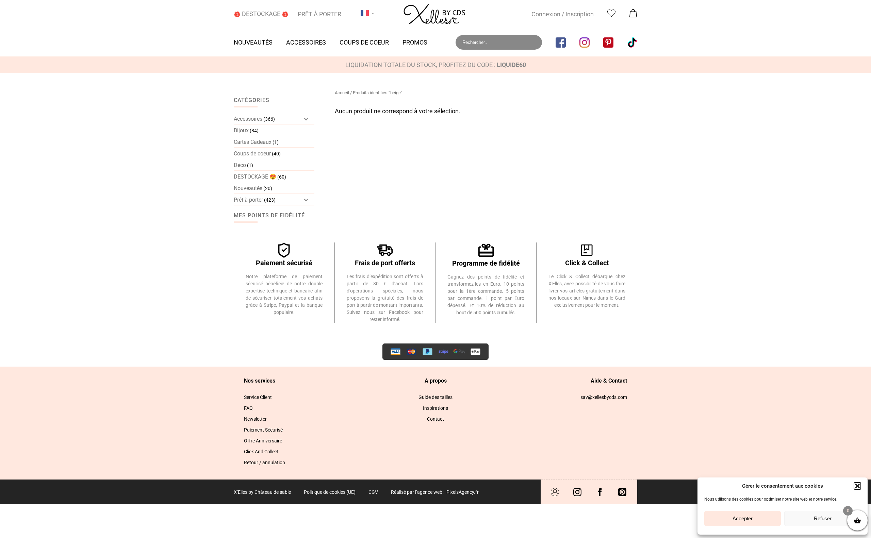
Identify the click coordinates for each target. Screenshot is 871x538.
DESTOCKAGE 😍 (255, 176)
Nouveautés (253, 42)
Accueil (342, 92)
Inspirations (435, 408)
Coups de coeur (364, 42)
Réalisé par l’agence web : (417, 492)
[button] (857, 486)
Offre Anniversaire (263, 440)
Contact (435, 419)
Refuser (823, 518)
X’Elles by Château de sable (262, 492)
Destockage (261, 13)
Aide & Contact (609, 380)
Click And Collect (261, 451)
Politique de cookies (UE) (330, 492)
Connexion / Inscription (562, 14)
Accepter (743, 518)
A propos (436, 380)
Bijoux (241, 130)
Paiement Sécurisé (263, 430)
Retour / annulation (264, 462)
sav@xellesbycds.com (603, 397)
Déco (240, 165)
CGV (373, 492)
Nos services (259, 380)
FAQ (248, 408)
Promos (414, 42)
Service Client (258, 397)
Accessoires (306, 42)
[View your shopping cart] (633, 15)
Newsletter (255, 419)
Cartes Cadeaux (253, 142)
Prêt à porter (319, 14)
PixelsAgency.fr (462, 492)
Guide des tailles (435, 397)
